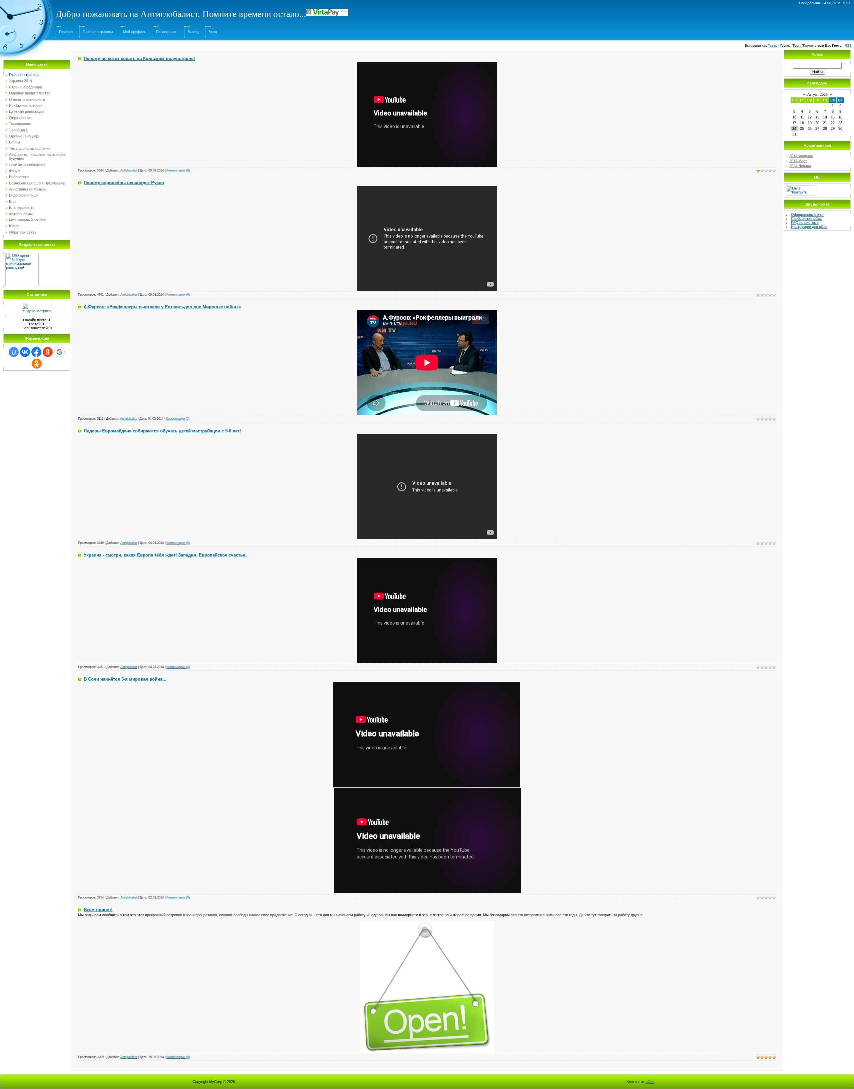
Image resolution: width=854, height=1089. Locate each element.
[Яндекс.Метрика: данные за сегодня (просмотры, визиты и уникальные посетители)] (36, 308)
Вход (212, 32)
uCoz (650, 1082)
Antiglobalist (128, 170)
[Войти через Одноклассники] (37, 364)
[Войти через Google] (59, 352)
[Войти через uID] (14, 352)
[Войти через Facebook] (36, 352)
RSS (848, 45)
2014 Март (798, 161)
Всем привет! (98, 909)
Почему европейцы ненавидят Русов (124, 182)
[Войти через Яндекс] (48, 352)
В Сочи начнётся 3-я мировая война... (125, 679)
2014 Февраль (801, 156)
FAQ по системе (805, 223)
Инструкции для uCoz (809, 227)
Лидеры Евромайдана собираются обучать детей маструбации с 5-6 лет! (162, 430)
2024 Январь (800, 166)
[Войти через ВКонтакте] (25, 352)
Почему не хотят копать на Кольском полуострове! (139, 58)
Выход (192, 32)
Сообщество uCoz (806, 219)
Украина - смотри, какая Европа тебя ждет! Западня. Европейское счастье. (165, 555)
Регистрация (166, 32)
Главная (66, 32)
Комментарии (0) (178, 170)
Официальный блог (807, 215)
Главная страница (98, 32)
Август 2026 (817, 94)
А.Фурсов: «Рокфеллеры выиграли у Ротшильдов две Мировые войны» (162, 306)
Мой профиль (134, 32)
